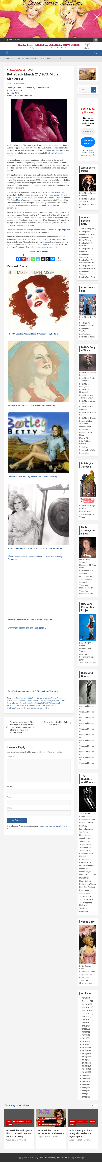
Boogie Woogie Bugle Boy (59, 230)
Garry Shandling (13, 705)
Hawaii (9, 180)
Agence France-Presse (53, 698)
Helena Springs (85, 835)
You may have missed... (18, 1105)
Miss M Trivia (84, 438)
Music (28, 1118)
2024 (84, 1029)
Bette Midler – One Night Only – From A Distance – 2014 (56, 723)
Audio (8, 1118)
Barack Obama (37, 701)
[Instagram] (38, 257)
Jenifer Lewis (84, 841)
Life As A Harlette (86, 865)
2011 (84, 1069)
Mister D (22, 83)
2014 (84, 1060)
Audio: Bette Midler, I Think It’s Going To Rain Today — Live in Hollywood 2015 (82, 1135)
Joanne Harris (85, 844)
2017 (84, 1050)
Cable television (13, 703)
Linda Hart (83, 869)
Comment (11, 756)
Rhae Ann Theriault (87, 887)
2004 (84, 1091)
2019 (84, 1044)
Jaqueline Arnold (86, 838)
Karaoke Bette (85, 511)
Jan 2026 (85, 1023)
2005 (84, 1088)
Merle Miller (84, 878)
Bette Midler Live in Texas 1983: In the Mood (19, 1132)
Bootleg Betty (37, 1157)
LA (21, 90)
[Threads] (48, 257)
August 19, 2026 (12, 1137)
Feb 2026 (85, 1020)
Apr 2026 (85, 1013)
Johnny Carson (54, 195)
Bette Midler (57, 150)
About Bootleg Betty (87, 229)
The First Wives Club (15, 708)
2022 (84, 1035)
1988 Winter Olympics (35, 698)
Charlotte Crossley (87, 820)
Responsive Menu (95, 40)
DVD (49, 703)
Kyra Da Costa (85, 862)
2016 (84, 1054)
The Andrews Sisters (33, 705)
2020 (84, 1041)
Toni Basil (83, 908)
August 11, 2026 (75, 1143)
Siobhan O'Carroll (86, 899)
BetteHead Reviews (87, 972)
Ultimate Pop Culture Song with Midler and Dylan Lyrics (49, 1133)
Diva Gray (83, 826)
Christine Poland (86, 823)
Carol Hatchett (85, 817)
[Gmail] (28, 257)
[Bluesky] (52, 257)
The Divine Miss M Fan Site (17, 1124)
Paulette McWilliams (87, 884)
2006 (84, 1084)
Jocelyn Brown (85, 847)
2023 (84, 1032)
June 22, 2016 (12, 83)
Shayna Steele (85, 896)
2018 (84, 1047)
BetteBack (28, 70)
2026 (84, 998)
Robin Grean (84, 890)
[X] (43, 257)
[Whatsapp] (33, 257)
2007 (84, 1081)
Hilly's (22, 705)
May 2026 (86, 1010)
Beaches (80, 1118)
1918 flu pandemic (18, 698)
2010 (84, 1072)
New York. (60, 192)
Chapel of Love (48, 244)
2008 (84, 1078)
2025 (84, 1026)
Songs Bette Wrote (87, 450)
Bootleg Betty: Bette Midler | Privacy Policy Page (64, 1157)
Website (10, 808)
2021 (84, 1038)
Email (9, 797)
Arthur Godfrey (25, 701)
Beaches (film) (49, 701)
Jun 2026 (85, 1007)
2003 (84, 1094)
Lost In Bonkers (85, 576)
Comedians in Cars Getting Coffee (33, 703)
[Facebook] (18, 257)
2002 (84, 1097)
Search (93, 90)
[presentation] (93, 1105)
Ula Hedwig (83, 911)
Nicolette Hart (85, 881)
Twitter (46, 708)
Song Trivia (83, 447)
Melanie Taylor (85, 872)
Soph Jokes (84, 453)
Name (9, 786)
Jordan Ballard (85, 850)
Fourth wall (55, 703)
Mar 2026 (85, 1016)
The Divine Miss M (14, 200)
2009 (84, 1075)
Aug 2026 (86, 1001)
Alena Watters (85, 813)
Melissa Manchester (87, 875)
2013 (84, 1063)
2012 (84, 1066)
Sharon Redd (84, 893)
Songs (9, 1121)
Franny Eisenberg (86, 829)
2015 (84, 1057)
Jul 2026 (85, 1004)
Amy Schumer (12, 701)
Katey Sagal (84, 859)
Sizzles (16, 90)
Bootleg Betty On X (87, 277)
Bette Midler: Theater (87, 418)
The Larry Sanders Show (33, 708)
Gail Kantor (83, 832)
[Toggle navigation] (7, 53)
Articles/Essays (14, 70)
